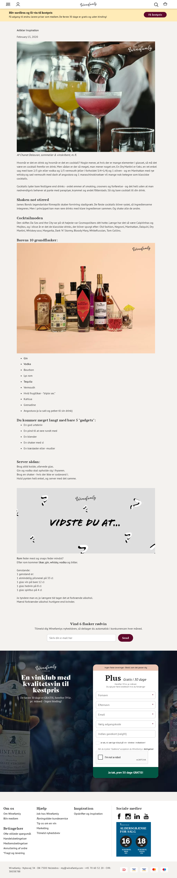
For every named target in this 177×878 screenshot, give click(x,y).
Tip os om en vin (46, 823)
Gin (26, 358)
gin (47, 562)
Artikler (21, 30)
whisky (54, 562)
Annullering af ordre (15, 848)
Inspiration (32, 30)
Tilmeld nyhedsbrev (48, 833)
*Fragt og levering (14, 853)
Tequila (28, 381)
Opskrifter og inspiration (88, 813)
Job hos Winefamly (48, 813)
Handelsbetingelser (15, 838)
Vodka (27, 364)
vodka (63, 562)
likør (41, 562)
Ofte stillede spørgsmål (17, 833)
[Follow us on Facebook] (119, 817)
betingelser (148, 749)
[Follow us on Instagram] (128, 817)
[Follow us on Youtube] (146, 817)
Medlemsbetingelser (15, 843)
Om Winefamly (12, 813)
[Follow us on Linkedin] (137, 817)
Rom (19, 558)
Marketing (43, 828)
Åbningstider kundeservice (52, 818)
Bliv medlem (10, 818)
